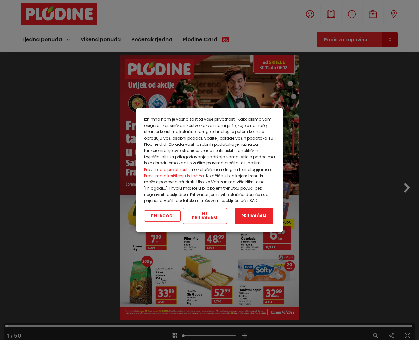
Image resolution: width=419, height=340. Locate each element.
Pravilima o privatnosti (166, 169)
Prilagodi (162, 215)
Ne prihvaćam (204, 216)
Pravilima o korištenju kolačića (174, 175)
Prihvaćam (253, 215)
